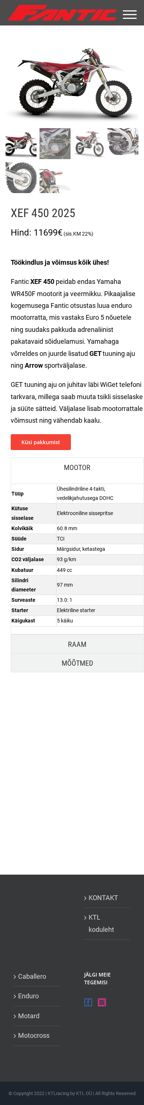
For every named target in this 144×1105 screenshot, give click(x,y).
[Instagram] (102, 1002)
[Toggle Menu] (130, 14)
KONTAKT (103, 898)
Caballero (32, 976)
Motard (29, 1016)
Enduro (28, 996)
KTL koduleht (101, 923)
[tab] (77, 467)
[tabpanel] (77, 555)
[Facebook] (88, 1002)
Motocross (33, 1035)
